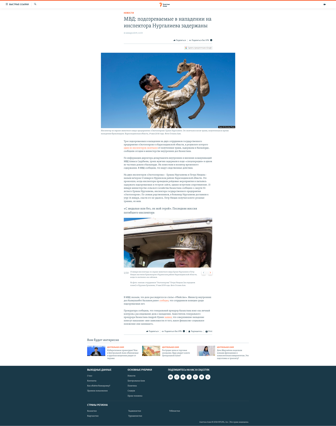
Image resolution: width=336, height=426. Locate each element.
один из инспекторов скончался (141, 148)
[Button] (179, 40)
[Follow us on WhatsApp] (195, 377)
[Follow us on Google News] (201, 377)
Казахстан (92, 411)
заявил (168, 317)
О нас (89, 376)
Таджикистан (134, 411)
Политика (132, 386)
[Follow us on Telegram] (189, 377)
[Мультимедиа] (325, 4)
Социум (131, 391)
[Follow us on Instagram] (176, 377)
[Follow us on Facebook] (182, 377)
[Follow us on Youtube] (170, 377)
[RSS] (207, 377)
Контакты (91, 381)
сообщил (164, 301)
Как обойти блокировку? (98, 386)
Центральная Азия (115, 347)
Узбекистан (174, 411)
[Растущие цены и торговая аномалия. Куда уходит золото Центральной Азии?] (151, 351)
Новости (129, 13)
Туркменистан (135, 416)
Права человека (135, 396)
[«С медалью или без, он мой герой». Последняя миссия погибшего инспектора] (168, 243)
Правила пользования (97, 391)
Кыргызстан (93, 416)
